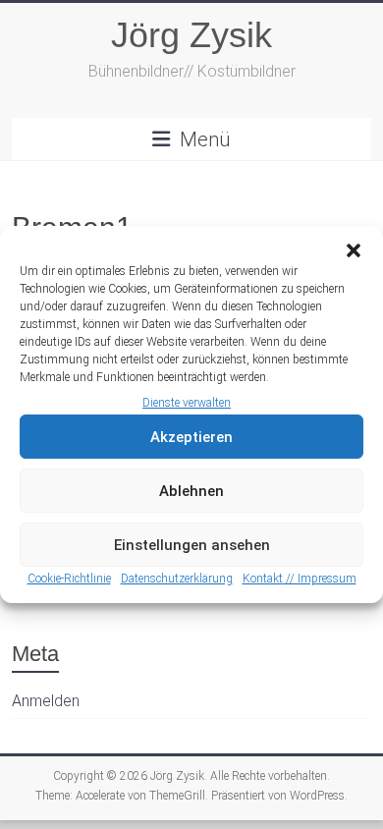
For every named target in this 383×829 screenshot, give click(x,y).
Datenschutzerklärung (177, 578)
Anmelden (46, 700)
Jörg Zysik (191, 35)
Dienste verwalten (186, 403)
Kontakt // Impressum (299, 578)
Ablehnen (191, 491)
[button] (353, 250)
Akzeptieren (191, 437)
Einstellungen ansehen (192, 545)
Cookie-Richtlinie (69, 578)
